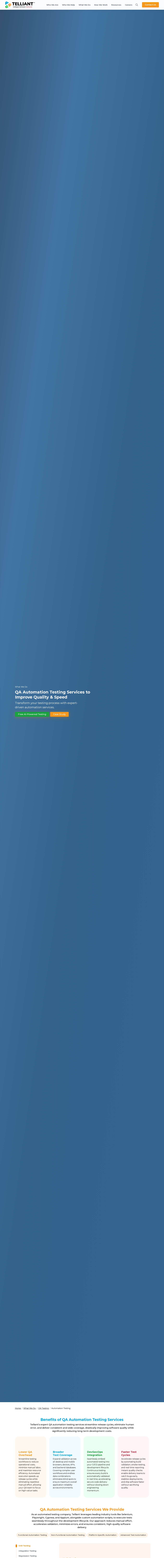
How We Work (100, 5)
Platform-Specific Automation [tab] (102, 1535)
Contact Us (150, 5)
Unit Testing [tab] (24, 1546)
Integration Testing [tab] (27, 1551)
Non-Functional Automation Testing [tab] (68, 1535)
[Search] (136, 4)
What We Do (84, 5)
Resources (116, 5)
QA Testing (43, 1408)
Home (18, 1408)
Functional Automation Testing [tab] (32, 1535)
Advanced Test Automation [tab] (133, 1535)
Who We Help (68, 5)
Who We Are (52, 5)
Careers (128, 5)
